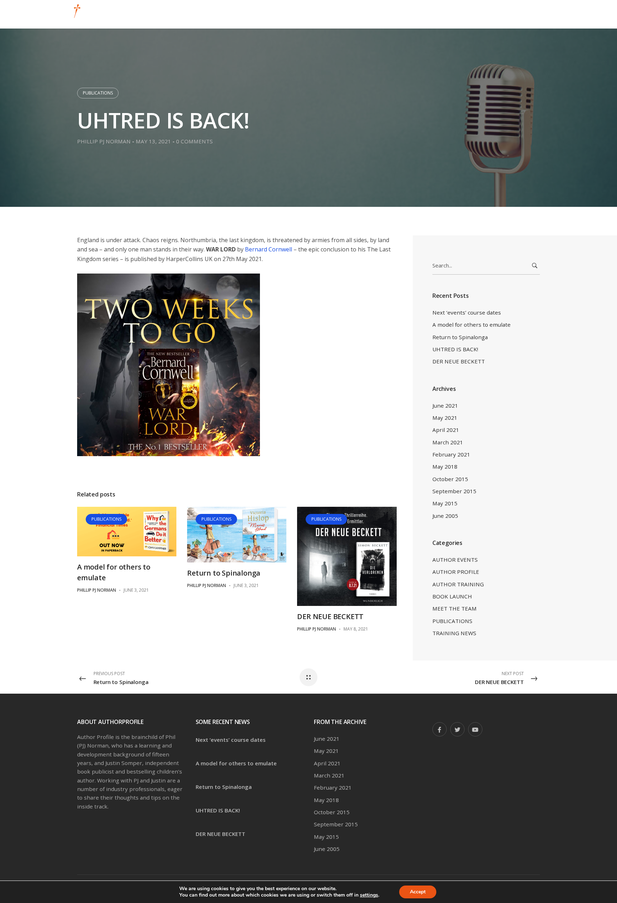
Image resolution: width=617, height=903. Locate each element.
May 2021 (444, 417)
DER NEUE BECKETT (330, 616)
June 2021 (445, 405)
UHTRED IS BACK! (455, 349)
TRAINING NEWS (454, 633)
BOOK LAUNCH (452, 596)
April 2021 (445, 429)
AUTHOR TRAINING (458, 584)
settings (369, 895)
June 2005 (445, 515)
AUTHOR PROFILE (455, 571)
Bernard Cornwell (268, 249)
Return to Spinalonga (223, 573)
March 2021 (447, 442)
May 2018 (444, 466)
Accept (418, 891)
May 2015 (444, 503)
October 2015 (450, 479)
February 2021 (451, 454)
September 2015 (454, 491)
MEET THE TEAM (454, 608)
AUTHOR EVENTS (455, 559)
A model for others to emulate (471, 324)
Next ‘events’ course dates (466, 312)
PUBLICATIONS (98, 93)
